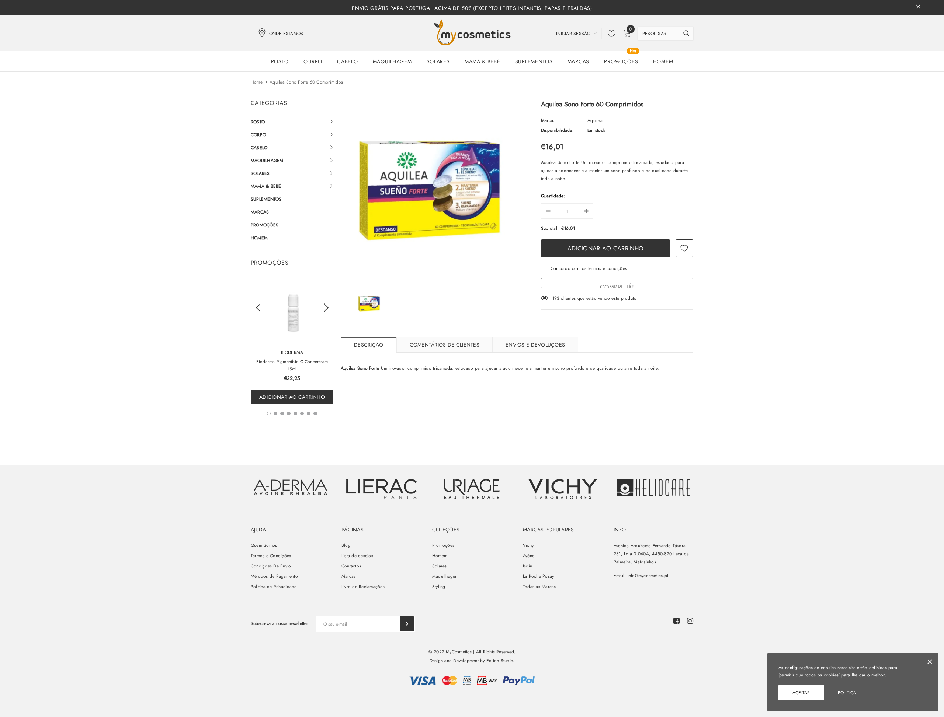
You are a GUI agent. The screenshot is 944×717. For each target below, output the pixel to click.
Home (257, 82)
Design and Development (454, 660)
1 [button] (269, 413)
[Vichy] (290, 487)
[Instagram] (690, 621)
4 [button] (289, 413)
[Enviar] (407, 623)
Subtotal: (550, 228)
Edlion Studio (499, 660)
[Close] (930, 663)
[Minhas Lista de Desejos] (609, 33)
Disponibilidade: (557, 130)
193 (556, 298)
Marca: (548, 120)
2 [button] (275, 413)
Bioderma (292, 352)
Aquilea (595, 120)
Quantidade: (553, 196)
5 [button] (295, 413)
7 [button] (308, 413)
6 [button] (302, 413)
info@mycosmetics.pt (648, 575)
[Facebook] (676, 621)
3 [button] (282, 413)
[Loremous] (381, 489)
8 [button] (315, 413)
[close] (918, 7)
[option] (292, 342)
